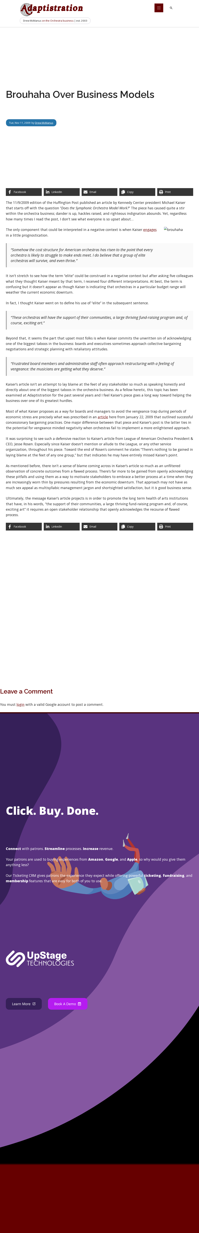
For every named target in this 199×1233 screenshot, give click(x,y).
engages (150, 229)
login (20, 704)
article (103, 417)
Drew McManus (44, 123)
